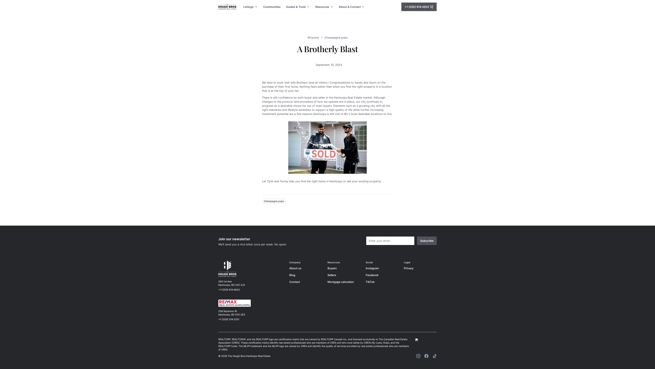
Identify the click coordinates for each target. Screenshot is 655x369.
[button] (250, 7)
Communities (272, 7)
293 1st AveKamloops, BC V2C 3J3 (231, 283)
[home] (227, 7)
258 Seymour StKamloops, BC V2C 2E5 (231, 313)
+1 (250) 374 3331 (228, 319)
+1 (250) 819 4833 (229, 289)
